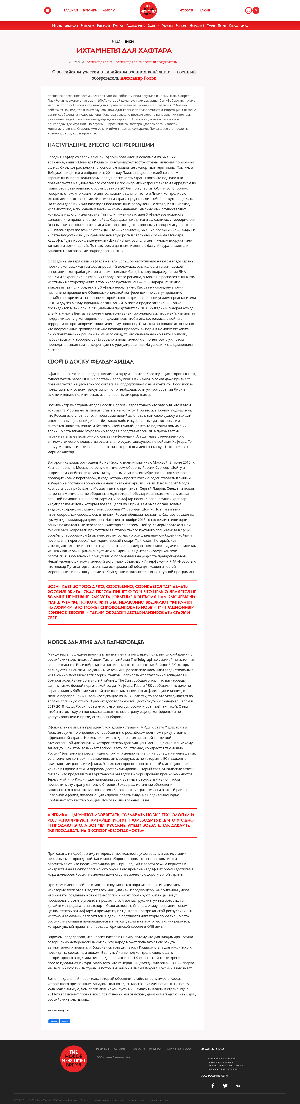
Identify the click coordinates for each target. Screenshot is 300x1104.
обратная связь (212, 1049)
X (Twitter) (53, 1021)
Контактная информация (222, 1058)
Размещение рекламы (220, 1062)
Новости (187, 10)
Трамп (211, 25)
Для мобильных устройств (222, 1068)
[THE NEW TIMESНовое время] (148, 10)
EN (248, 11)
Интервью (87, 25)
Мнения (155, 1049)
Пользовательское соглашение (225, 1065)
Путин (222, 25)
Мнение (57, 25)
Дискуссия (71, 25)
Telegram (65, 1021)
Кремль (233, 25)
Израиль (181, 25)
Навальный (197, 25)
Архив (205, 10)
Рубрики (90, 10)
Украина (167, 25)
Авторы (109, 10)
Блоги (151, 25)
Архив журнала (179, 1049)
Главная (71, 10)
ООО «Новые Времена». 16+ (113, 1057)
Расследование (135, 25)
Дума (244, 25)
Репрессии (103, 25)
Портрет (118, 25)
